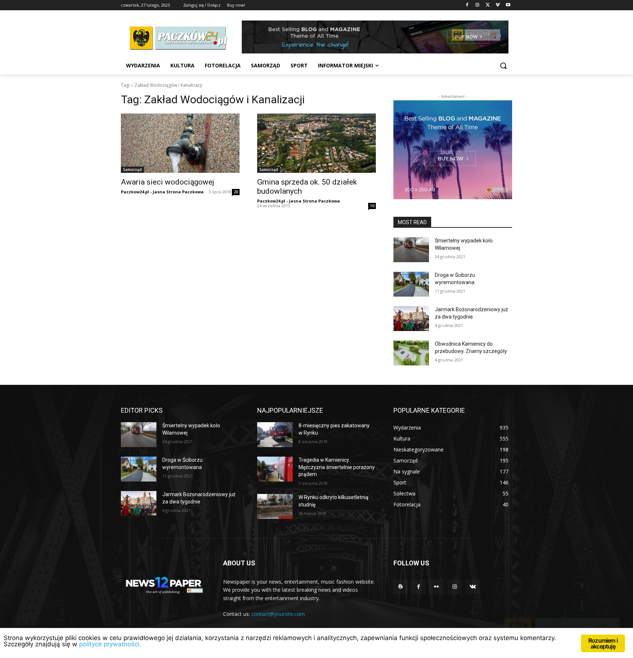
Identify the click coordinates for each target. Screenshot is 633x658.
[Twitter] (488, 5)
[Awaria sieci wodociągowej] (180, 143)
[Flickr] (436, 587)
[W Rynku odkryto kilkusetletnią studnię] (275, 506)
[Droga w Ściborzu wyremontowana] (411, 284)
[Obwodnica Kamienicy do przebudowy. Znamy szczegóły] (411, 353)
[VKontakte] (473, 587)
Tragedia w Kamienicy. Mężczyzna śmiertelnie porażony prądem (337, 467)
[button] (503, 65)
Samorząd (132, 169)
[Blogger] (400, 587)
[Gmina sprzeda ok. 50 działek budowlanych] (316, 143)
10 (372, 205)
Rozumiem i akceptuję (603, 643)
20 (236, 191)
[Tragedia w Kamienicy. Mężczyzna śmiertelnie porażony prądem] (275, 469)
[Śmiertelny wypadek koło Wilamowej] (411, 249)
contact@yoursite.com (278, 613)
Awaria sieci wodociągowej (167, 182)
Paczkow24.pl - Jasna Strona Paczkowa (162, 191)
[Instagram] (477, 5)
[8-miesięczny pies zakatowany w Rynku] (275, 434)
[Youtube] (508, 5)
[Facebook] (467, 5)
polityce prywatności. (110, 644)
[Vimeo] (497, 5)
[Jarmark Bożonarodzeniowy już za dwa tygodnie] (411, 318)
